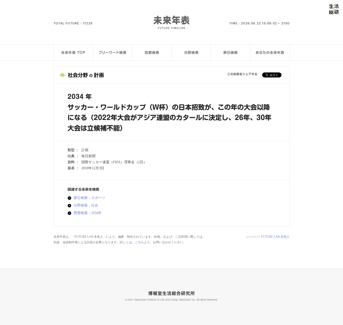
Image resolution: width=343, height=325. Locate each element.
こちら (139, 242)
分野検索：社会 (86, 205)
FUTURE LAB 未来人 (275, 236)
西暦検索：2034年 (88, 213)
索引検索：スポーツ (89, 198)
